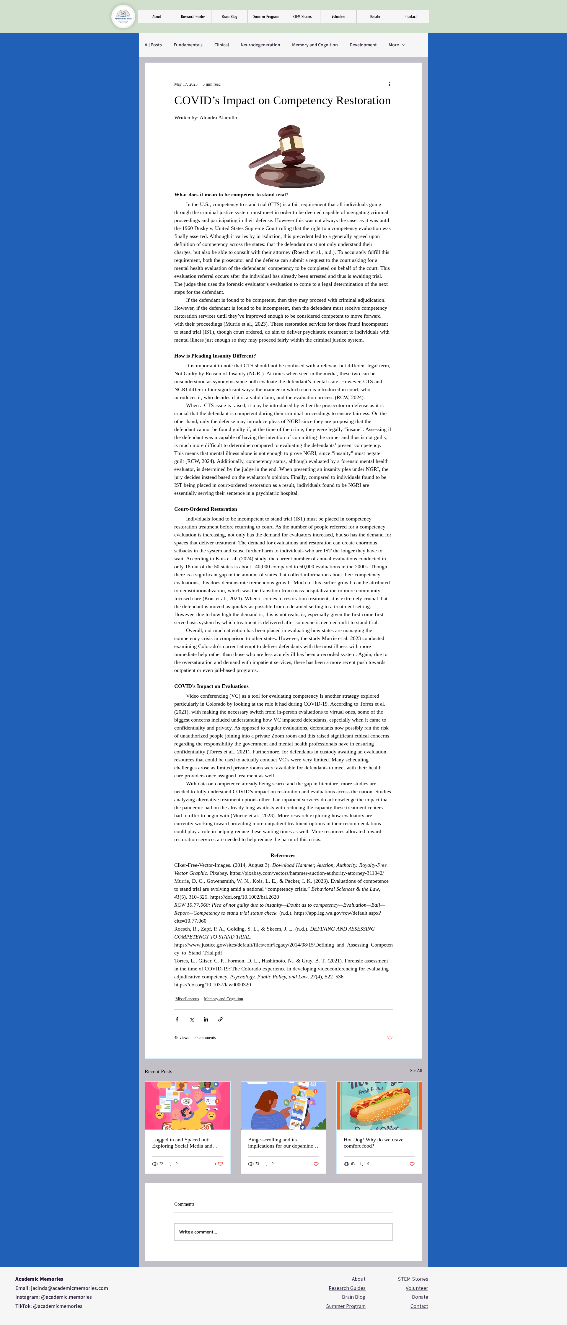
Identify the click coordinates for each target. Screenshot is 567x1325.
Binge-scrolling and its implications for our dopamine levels (280, 1143)
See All (416, 1070)
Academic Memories (39, 1278)
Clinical (221, 45)
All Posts (153, 45)
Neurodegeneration (260, 45)
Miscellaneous (187, 999)
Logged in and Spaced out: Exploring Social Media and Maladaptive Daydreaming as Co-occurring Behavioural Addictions (183, 1143)
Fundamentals (188, 45)
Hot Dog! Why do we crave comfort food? (373, 1143)
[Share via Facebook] (177, 1019)
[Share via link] (220, 1019)
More (394, 45)
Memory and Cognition (315, 45)
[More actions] (389, 84)
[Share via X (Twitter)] (191, 1019)
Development (363, 45)
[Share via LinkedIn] (206, 1019)
